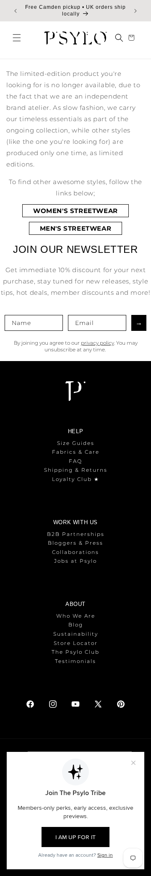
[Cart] (132, 38)
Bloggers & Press (75, 543)
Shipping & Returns (75, 470)
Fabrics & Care (75, 452)
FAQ (75, 461)
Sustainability (75, 634)
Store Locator (76, 643)
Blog (75, 624)
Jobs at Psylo (75, 561)
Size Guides (75, 443)
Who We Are (75, 616)
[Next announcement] (135, 11)
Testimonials (75, 661)
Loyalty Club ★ (75, 479)
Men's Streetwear (76, 228)
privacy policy (97, 343)
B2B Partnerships (75, 534)
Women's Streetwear (75, 211)
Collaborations (75, 552)
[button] (17, 38)
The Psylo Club (75, 652)
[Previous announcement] (15, 11)
